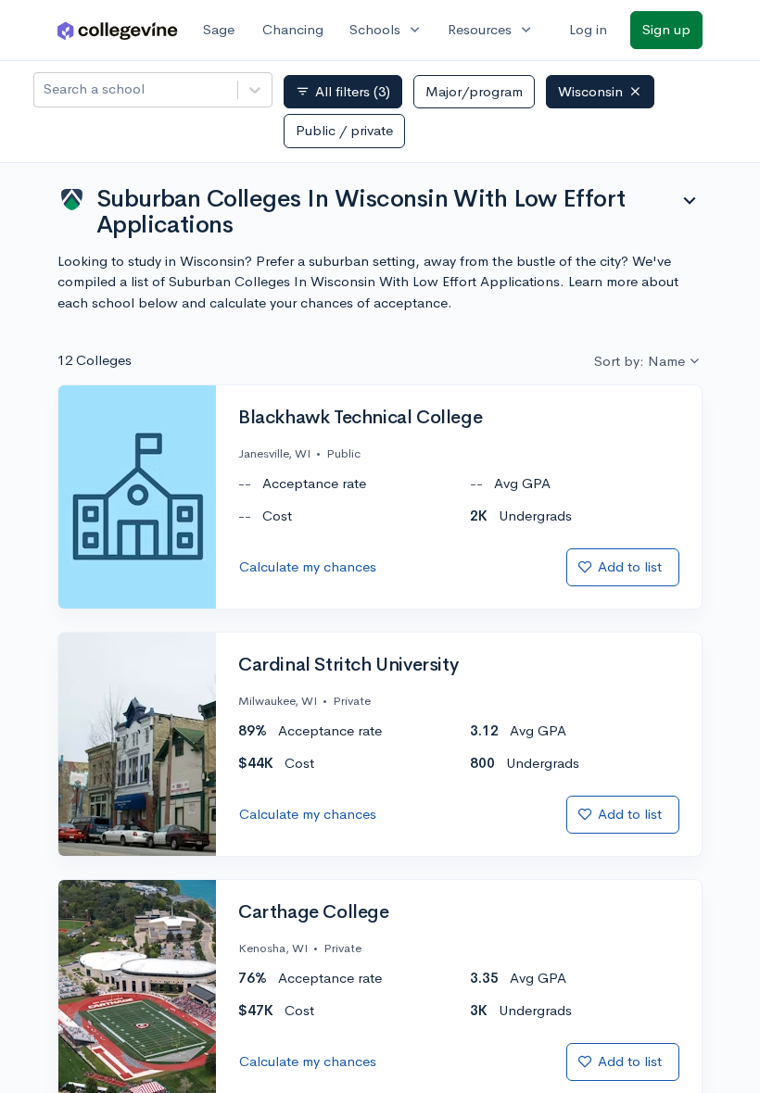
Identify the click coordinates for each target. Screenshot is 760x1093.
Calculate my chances (307, 566)
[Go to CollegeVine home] (117, 30)
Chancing (292, 29)
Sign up (666, 29)
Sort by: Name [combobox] (639, 361)
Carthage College (313, 912)
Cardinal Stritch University (348, 665)
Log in (588, 29)
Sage (218, 29)
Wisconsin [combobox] (590, 91)
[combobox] (45, 89)
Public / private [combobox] (344, 130)
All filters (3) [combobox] (343, 91)
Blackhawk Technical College (360, 418)
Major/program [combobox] (474, 91)
